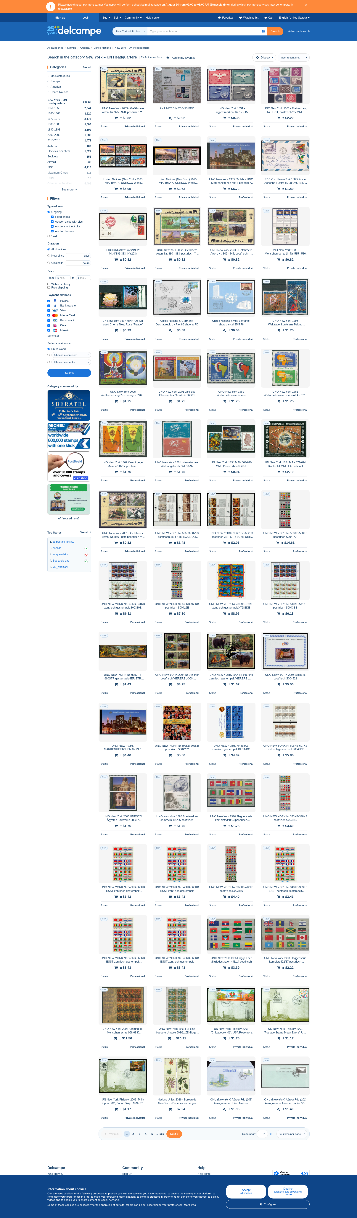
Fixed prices (62, 216)
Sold (54, 236)
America (56, 86)
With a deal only (60, 284)
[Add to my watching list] (142, 70)
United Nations (59, 92)
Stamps (55, 81)
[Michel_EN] (68, 436)
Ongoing (56, 211)
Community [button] (132, 17)
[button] (263, 31)
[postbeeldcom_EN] (68, 466)
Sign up (60, 17)
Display (265, 57)
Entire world (58, 348)
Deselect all (53, 336)
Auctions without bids (68, 226)
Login (86, 17)
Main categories (60, 75)
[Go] (270, 1134)
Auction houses (64, 231)
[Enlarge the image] (123, 84)
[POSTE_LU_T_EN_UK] (68, 499)
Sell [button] (116, 17)
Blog (125, 1173)
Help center (204, 1173)
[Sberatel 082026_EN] (68, 405)
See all (87, 67)
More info (190, 1204)
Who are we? (55, 1173)
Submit (69, 372)
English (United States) (293, 17)
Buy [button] (104, 17)
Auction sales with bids (69, 221)
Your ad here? (70, 518)
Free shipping (59, 287)
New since (57, 255)
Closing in (57, 262)
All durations (58, 249)
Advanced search (299, 31)
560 (162, 1133)
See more (67, 189)
